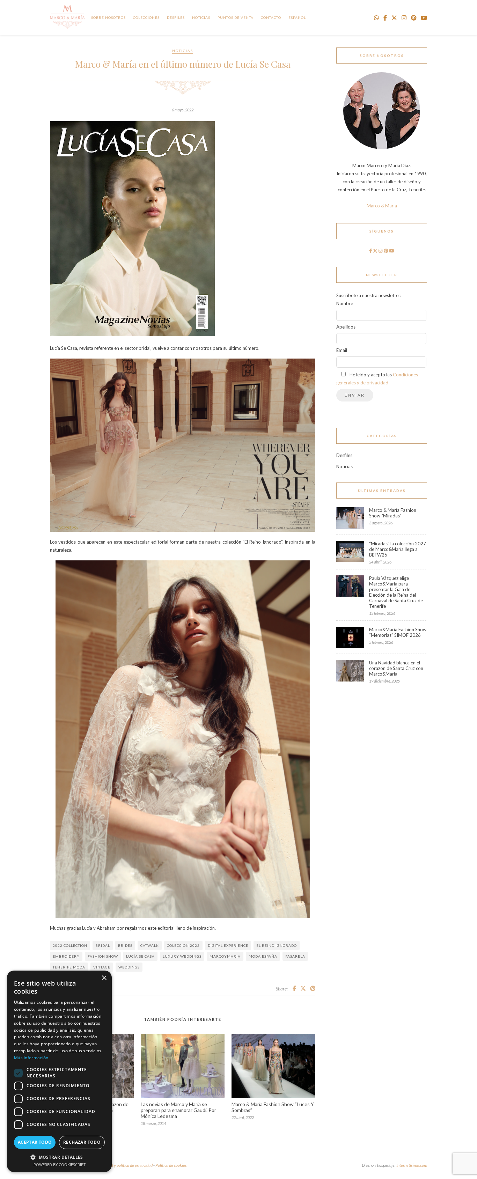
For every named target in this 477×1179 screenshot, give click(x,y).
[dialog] (59, 1071)
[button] (59, 1157)
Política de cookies (171, 1165)
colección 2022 (183, 945)
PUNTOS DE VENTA (236, 17)
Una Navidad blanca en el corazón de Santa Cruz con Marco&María (396, 668)
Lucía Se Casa (140, 956)
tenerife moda (69, 967)
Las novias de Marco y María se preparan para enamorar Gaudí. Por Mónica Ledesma (178, 1110)
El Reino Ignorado (276, 945)
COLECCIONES (146, 17)
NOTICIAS (201, 17)
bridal (102, 945)
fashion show (103, 956)
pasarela (295, 956)
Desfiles (176, 17)
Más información (31, 1058)
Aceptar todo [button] (35, 1142)
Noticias (182, 51)
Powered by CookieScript (60, 1164)
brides (125, 945)
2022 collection (70, 945)
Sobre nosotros (108, 17)
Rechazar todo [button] (82, 1142)
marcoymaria (225, 956)
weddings (129, 967)
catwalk (149, 945)
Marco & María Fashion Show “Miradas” (392, 512)
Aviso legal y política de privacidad (124, 1165)
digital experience (228, 945)
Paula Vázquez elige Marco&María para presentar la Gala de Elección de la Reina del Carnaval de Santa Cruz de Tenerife (396, 592)
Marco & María (382, 205)
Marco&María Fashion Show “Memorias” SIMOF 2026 (397, 632)
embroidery (66, 956)
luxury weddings (182, 956)
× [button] (104, 978)
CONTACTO (271, 17)
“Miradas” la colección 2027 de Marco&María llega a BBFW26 (397, 549)
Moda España (263, 956)
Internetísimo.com (411, 1165)
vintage (101, 967)
